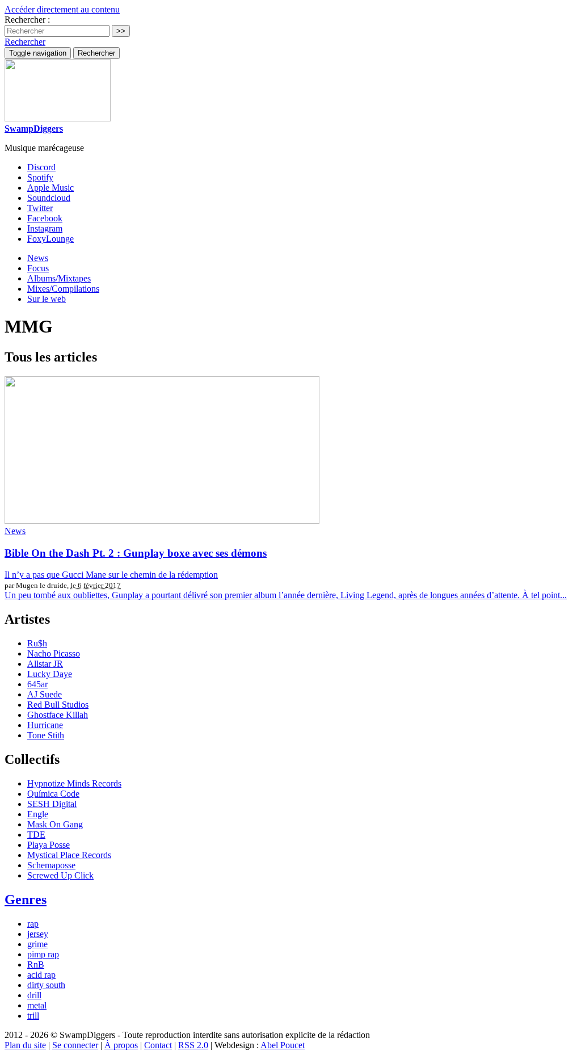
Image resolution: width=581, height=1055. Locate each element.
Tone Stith (45, 735)
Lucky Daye (49, 674)
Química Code (53, 793)
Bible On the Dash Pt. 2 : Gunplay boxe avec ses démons (136, 553)
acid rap (41, 975)
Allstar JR (45, 664)
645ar (37, 684)
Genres (26, 899)
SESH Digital (52, 804)
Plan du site (25, 1045)
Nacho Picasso (53, 653)
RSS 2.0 (193, 1045)
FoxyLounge (50, 238)
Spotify (40, 177)
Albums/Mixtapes (59, 278)
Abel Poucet (282, 1045)
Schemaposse (51, 865)
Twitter (40, 208)
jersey (37, 934)
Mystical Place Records (69, 855)
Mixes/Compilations (63, 288)
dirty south (46, 985)
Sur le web (46, 299)
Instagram (44, 228)
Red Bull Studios (58, 704)
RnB (35, 964)
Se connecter (75, 1045)
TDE (36, 834)
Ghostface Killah (57, 715)
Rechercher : (27, 19)
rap (33, 923)
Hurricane (45, 725)
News (37, 258)
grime (37, 944)
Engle (37, 814)
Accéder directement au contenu (62, 9)
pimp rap (43, 954)
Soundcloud (48, 198)
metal (37, 1005)
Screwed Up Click (60, 875)
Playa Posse (48, 845)
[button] (25, 42)
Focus (38, 268)
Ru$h (37, 643)
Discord (41, 167)
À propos (121, 1045)
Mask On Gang (55, 824)
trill (33, 1015)
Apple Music (50, 187)
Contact (158, 1045)
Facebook (44, 218)
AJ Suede (44, 694)
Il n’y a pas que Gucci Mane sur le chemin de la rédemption (111, 574)
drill (34, 995)
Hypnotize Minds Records (74, 783)
